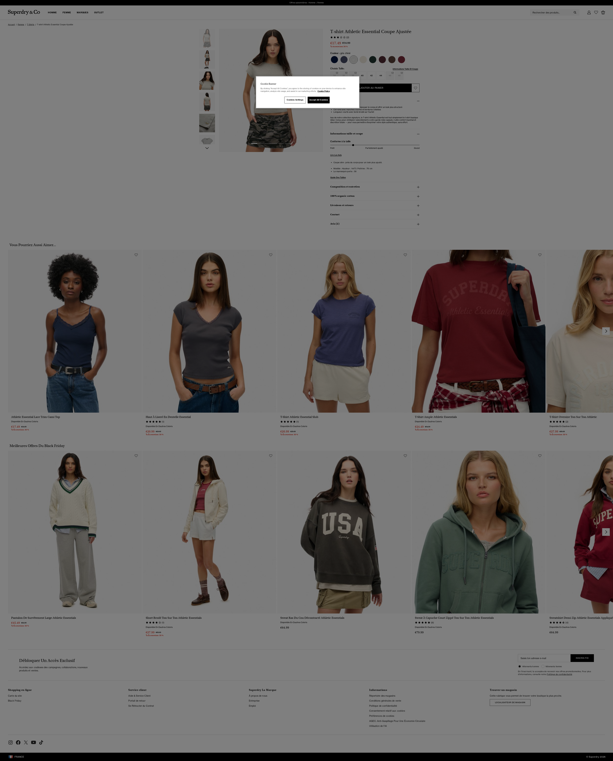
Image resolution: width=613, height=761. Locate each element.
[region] (307, 92)
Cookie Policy (324, 91)
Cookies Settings (295, 100)
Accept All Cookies (318, 100)
